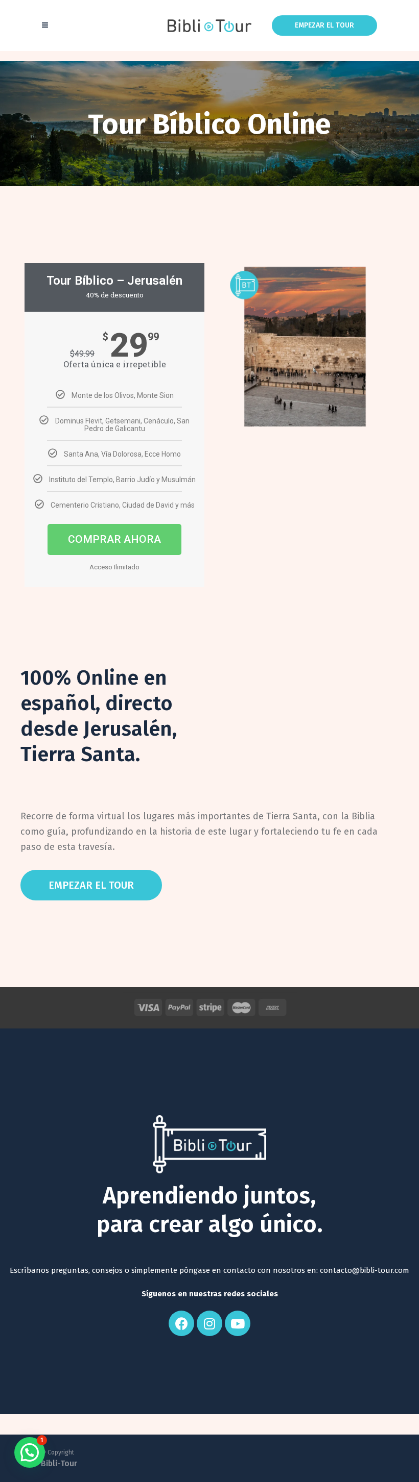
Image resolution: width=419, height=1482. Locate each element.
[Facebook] (181, 1323)
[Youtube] (237, 1323)
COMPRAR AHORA (114, 539)
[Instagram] (209, 1323)
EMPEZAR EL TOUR (324, 25)
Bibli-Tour (59, 1463)
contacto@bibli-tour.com (364, 1270)
